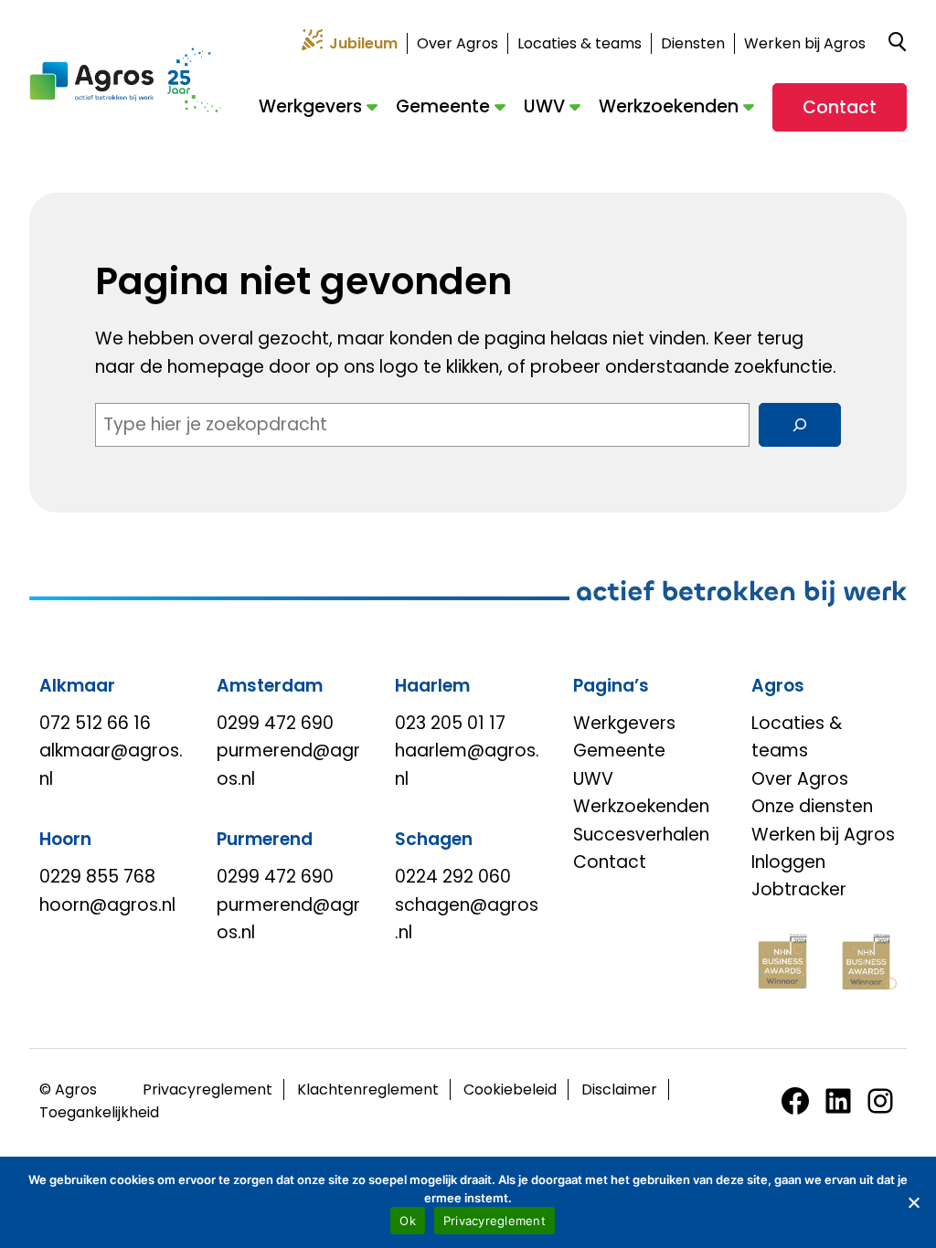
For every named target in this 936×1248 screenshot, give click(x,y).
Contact (840, 107)
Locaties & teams (579, 43)
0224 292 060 (453, 876)
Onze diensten (812, 806)
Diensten (693, 43)
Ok (407, 1220)
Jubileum (363, 43)
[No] (913, 1202)
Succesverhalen (641, 834)
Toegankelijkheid (99, 1112)
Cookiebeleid (510, 1089)
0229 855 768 (97, 876)
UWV (544, 106)
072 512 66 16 (95, 723)
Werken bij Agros (805, 43)
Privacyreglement (207, 1089)
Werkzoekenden (669, 106)
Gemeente (443, 106)
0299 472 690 (275, 723)
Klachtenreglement (368, 1089)
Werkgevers (310, 106)
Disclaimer (619, 1089)
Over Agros (457, 43)
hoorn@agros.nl (107, 905)
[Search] (800, 425)
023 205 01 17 (450, 723)
